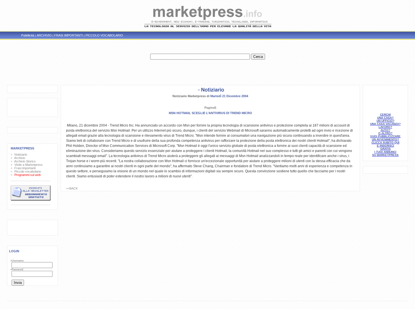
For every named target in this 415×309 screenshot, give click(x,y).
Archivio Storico (24, 161)
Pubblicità (27, 35)
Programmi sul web (27, 175)
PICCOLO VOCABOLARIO (104, 35)
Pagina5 (210, 107)
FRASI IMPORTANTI (68, 35)
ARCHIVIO (44, 35)
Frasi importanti (24, 168)
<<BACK (72, 188)
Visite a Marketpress (28, 164)
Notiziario (20, 154)
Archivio (19, 158)
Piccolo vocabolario (27, 171)
